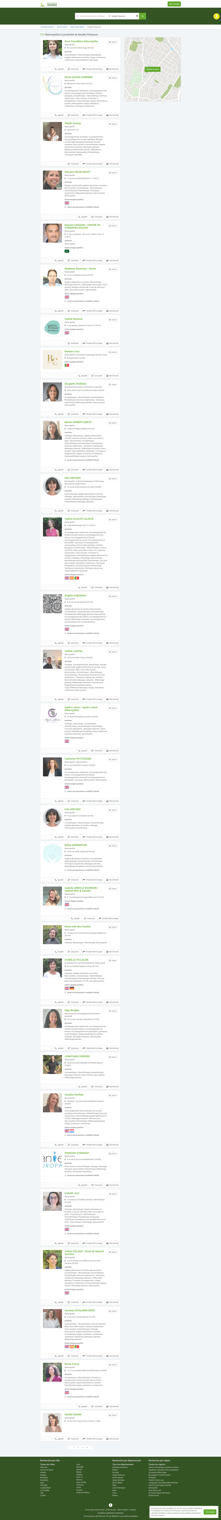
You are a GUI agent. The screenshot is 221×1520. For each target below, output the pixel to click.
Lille (41, 1493)
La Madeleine (45, 1488)
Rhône (115, 1495)
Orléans (79, 1475)
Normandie (153, 1488)
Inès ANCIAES (73, 477)
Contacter (75, 69)
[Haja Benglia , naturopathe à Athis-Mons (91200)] (52, 1018)
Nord (114, 1490)
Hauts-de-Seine (118, 1480)
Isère (114, 1485)
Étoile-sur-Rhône (82, 1492)
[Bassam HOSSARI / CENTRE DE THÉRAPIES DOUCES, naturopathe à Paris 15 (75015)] (52, 233)
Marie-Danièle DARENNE (79, 77)
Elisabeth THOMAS (75, 383)
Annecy (43, 1475)
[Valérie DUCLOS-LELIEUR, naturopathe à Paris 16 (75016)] (52, 527)
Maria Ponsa (72, 1364)
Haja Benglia (72, 1010)
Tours (78, 1487)
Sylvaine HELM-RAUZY (78, 171)
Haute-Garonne (118, 1475)
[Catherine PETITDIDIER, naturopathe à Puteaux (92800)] (52, 766)
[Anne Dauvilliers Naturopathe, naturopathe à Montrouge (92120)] (52, 49)
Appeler (61, 69)
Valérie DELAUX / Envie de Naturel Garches (84, 1253)
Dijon (42, 1483)
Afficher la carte (152, 69)
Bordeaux (44, 1478)
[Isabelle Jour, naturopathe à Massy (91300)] (52, 1201)
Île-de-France (154, 1495)
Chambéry (44, 1480)
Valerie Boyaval (73, 318)
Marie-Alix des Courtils (78, 926)
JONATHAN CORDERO (77, 1056)
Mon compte (174, 4)
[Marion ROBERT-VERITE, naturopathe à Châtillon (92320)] (52, 430)
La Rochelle (44, 1490)
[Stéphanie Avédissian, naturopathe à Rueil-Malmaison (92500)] (52, 1161)
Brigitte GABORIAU (75, 595)
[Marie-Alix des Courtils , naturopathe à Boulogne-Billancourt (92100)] (52, 934)
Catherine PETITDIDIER (78, 758)
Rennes (79, 1480)
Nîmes (78, 1472)
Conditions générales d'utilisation (110, 1513)
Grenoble (43, 1485)
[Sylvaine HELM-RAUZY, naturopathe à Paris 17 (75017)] (52, 180)
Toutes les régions (157, 1464)
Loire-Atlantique (118, 1488)
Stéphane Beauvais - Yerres (80, 268)
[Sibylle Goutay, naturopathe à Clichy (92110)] (52, 131)
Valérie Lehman (73, 651)
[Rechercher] (142, 16)
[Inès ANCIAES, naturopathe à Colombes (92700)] (52, 817)
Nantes (79, 1469)
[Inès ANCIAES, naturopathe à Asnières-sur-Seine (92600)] (52, 486)
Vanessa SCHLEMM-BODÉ (80, 1310)
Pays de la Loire (155, 1490)
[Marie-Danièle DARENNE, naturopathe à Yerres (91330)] (52, 85)
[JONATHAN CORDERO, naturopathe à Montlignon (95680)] (52, 1064)
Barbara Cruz (72, 351)
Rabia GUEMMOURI (76, 845)
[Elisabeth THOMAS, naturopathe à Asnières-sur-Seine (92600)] (52, 391)
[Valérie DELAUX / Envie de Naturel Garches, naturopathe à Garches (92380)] (52, 1259)
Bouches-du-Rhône (120, 1467)
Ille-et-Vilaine (117, 1483)
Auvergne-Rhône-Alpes (158, 1472)
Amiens (43, 1472)
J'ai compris (210, 1512)
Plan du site (111, 1510)
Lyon (78, 1464)
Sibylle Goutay (73, 123)
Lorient (43, 1495)
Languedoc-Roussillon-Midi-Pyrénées (163, 1483)
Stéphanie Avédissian (77, 1152)
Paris (114, 1493)
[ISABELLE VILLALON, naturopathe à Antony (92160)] (52, 967)
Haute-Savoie (117, 1478)
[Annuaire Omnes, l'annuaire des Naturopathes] (48, 4)
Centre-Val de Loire (156, 1480)
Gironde (115, 1472)
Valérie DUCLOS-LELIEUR (79, 518)
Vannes (79, 1490)
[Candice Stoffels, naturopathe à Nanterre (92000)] (52, 1102)
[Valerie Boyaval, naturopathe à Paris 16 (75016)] (52, 327)
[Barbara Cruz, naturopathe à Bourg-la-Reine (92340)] (52, 359)
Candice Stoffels (74, 1094)
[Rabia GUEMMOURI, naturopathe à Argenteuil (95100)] (52, 853)
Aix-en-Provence (46, 1470)
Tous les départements (122, 1464)
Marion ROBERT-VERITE (78, 422)
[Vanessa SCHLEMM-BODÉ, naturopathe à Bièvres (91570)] (52, 1318)
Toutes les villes (47, 1464)
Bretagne (152, 1478)
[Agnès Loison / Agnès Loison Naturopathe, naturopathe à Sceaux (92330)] (52, 715)
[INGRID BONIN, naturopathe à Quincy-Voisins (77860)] (52, 1422)
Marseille (79, 1467)
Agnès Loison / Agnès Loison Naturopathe (81, 709)
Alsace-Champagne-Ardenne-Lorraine (163, 1467)
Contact (133, 1510)
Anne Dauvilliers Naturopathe (81, 41)
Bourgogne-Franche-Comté (159, 1475)
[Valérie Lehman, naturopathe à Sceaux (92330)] (52, 659)
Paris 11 (79, 1477)
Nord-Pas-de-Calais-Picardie (160, 1485)
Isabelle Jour (72, 1193)
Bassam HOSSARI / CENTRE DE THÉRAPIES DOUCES (82, 226)
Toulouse (80, 1485)
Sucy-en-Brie (81, 1482)
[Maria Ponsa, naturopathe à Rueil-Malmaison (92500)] (52, 1372)
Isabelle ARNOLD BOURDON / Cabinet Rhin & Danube (81, 889)
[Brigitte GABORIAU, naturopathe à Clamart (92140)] (52, 603)
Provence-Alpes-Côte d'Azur (159, 1493)
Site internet (114, 69)
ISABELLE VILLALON (76, 959)
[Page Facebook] (216, 16)
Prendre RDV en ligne (94, 69)
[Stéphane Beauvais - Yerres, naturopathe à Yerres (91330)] (52, 276)
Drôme (115, 1470)
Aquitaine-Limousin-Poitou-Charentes (163, 1470)
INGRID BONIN (73, 1414)
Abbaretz (43, 1467)
